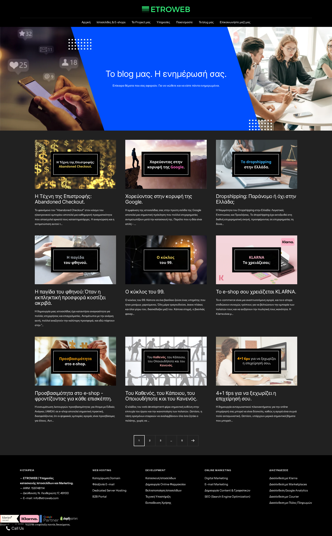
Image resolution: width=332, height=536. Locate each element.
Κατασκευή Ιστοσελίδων (160, 478)
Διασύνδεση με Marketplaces (288, 484)
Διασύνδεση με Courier (284, 496)
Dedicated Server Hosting (109, 490)
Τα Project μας (141, 22)
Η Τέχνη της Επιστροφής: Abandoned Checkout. (63, 199)
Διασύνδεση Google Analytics (288, 490)
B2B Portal (99, 496)
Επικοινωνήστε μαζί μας (235, 22)
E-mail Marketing (216, 484)
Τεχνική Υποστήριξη (157, 496)
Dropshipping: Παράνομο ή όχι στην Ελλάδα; (256, 199)
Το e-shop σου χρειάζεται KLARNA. (256, 292)
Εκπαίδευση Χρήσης (158, 503)
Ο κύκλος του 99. (144, 292)
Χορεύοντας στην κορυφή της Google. (158, 199)
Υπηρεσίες (163, 22)
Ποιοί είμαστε (184, 22)
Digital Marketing (216, 478)
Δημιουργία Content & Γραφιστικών (227, 490)
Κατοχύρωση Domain (106, 478)
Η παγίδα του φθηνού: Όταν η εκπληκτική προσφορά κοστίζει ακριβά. (70, 297)
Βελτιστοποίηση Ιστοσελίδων (163, 490)
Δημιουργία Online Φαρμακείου (165, 484)
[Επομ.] (193, 440)
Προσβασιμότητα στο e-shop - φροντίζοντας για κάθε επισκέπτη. (73, 396)
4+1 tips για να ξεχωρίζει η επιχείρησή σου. (246, 396)
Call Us (17, 528)
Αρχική (86, 22)
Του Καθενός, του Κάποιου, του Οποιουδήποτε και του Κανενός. (161, 396)
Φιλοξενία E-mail (103, 484)
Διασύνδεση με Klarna (283, 478)
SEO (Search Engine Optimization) (227, 496)
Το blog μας (206, 22)
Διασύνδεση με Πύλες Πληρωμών (290, 503)
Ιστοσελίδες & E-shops (111, 22)
